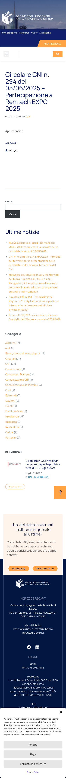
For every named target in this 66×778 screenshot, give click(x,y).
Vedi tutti (15, 486)
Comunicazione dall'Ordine (21, 385)
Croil (8, 390)
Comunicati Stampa (17, 374)
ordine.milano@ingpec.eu (33, 707)
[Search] (57, 54)
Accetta (33, 744)
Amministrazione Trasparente (15, 32)
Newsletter (12, 427)
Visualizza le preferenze (33, 764)
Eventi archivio (14, 411)
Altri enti (10, 342)
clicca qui (39, 632)
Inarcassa (11, 421)
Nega (33, 754)
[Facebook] (29, 647)
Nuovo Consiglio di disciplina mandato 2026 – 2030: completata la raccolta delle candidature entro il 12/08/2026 (33, 247)
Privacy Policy (33, 772)
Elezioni (10, 400)
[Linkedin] (37, 647)
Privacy (33, 32)
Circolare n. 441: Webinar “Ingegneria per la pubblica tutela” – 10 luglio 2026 (43, 464)
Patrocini (10, 437)
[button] (60, 712)
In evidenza (12, 416)
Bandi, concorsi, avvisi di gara (22, 353)
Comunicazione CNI (17, 379)
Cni (29, 116)
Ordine (9, 432)
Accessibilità (45, 32)
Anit (7, 348)
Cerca (9, 201)
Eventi (9, 406)
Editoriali (11, 395)
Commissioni (13, 369)
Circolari (10, 358)
